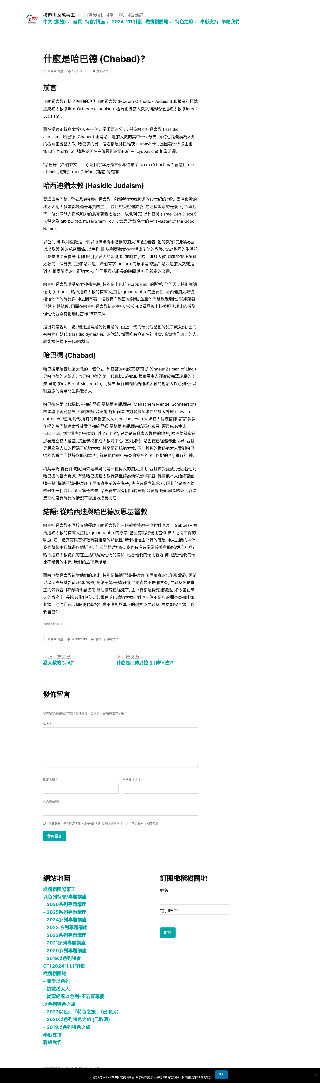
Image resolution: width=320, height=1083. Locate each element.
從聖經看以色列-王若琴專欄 (75, 996)
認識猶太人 (111, 639)
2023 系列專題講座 (67, 927)
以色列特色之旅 (59, 1004)
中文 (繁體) (54, 21)
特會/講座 (95, 21)
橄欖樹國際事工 (59, 15)
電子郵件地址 (133, 779)
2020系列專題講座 (67, 950)
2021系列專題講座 (66, 943)
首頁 (77, 21)
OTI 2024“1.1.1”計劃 (64, 966)
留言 (47, 724)
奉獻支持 (209, 21)
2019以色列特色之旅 (68, 1027)
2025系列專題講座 (66, 912)
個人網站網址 (52, 801)
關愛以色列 (58, 981)
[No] (315, 1075)
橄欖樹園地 (156, 21)
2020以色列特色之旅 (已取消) (78, 1019)
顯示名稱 (50, 779)
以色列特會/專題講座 (65, 897)
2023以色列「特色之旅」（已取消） (84, 1012)
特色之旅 (184, 21)
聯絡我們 (230, 21)
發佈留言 (103, 71)
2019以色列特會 (64, 958)
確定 (221, 1074)
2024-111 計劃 (127, 21)
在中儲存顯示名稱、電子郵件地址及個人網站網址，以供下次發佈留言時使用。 (105, 823)
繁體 (98, 639)
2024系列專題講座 (67, 919)
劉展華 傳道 (55, 71)
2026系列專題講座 (66, 904)
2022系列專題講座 (66, 935)
